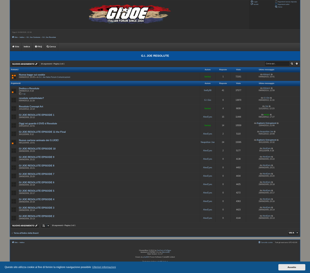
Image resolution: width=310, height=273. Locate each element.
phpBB (145, 257)
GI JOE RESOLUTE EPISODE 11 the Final (42, 132)
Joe (266, 106)
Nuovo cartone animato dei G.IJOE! (39, 140)
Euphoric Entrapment (266, 123)
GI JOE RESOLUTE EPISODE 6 (36, 182)
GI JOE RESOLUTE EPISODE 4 (36, 199)
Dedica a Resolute (29, 88)
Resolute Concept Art (31, 106)
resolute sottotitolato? (31, 98)
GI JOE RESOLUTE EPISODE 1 (36, 115)
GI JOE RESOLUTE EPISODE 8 (36, 165)
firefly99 (207, 90)
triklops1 (266, 74)
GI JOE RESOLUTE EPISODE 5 (36, 191)
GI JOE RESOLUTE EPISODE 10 (37, 148)
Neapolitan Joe (266, 131)
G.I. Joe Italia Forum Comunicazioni (54, 77)
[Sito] (129, 14)
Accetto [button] (292, 267)
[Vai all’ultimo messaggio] (272, 74)
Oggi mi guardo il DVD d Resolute (38, 123)
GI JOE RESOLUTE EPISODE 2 (36, 216)
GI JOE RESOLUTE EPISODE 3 (36, 207)
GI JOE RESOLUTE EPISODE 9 (36, 157)
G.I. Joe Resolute (155, 55)
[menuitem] (286, 1)
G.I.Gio (207, 100)
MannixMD (166, 252)
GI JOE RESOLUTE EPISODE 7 (36, 174)
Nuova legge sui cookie (32, 74)
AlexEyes (207, 117)
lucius (208, 76)
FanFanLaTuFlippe (164, 250)
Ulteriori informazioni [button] (104, 267)
